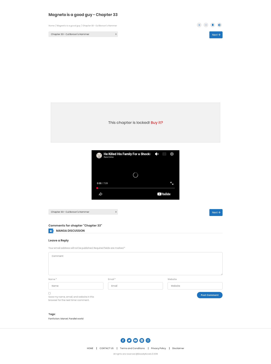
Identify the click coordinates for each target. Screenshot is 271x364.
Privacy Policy (158, 348)
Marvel (64, 318)
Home (52, 25)
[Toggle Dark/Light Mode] (219, 25)
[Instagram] (148, 340)
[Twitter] (129, 340)
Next (215, 35)
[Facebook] (123, 340)
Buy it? (157, 122)
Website (172, 279)
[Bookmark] (212, 25)
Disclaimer (178, 348)
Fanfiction (54, 318)
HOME (90, 348)
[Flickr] (141, 340)
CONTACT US (107, 348)
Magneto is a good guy (68, 25)
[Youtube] (135, 340)
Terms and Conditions (132, 348)
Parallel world (76, 318)
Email (111, 279)
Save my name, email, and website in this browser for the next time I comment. (71, 298)
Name (51, 279)
